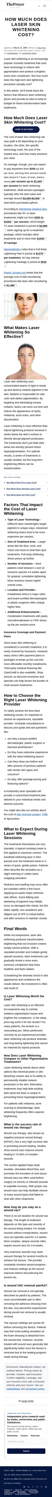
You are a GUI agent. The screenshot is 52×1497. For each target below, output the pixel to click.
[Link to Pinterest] (41, 1487)
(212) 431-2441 (26, 1475)
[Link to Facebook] (33, 1487)
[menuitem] (39, 6)
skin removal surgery (28, 814)
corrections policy (29, 53)
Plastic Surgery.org (15, 272)
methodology (12, 53)
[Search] (39, 6)
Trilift (44, 814)
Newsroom (35, 1436)
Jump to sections (24, 129)
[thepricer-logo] (15, 5)
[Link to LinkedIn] (28, 1487)
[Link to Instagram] (37, 1487)
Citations (24, 1436)
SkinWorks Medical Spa (33, 209)
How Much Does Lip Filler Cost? (20, 495)
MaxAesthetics (12, 249)
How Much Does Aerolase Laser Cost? (23, 489)
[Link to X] (24, 1487)
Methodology (12, 1436)
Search (26, 1451)
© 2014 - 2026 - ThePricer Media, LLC (17, 1470)
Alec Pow (42, 48)
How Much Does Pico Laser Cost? (21, 483)
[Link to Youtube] (46, 1487)
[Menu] (44, 6)
